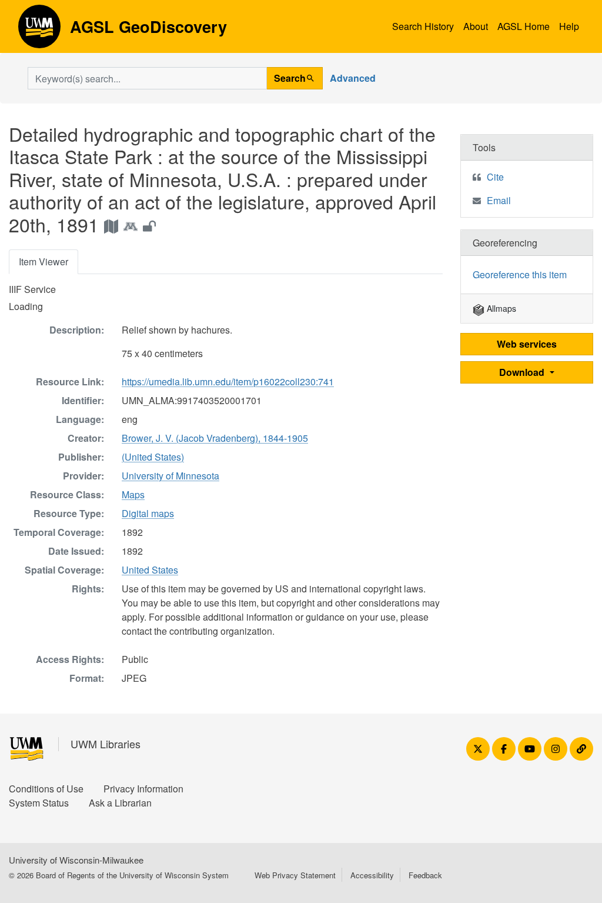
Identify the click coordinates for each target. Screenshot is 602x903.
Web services (527, 344)
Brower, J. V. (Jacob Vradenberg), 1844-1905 (215, 438)
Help (569, 26)
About (475, 26)
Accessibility (372, 875)
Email (499, 200)
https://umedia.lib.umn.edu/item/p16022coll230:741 (228, 381)
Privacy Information (143, 788)
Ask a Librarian (120, 802)
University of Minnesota (170, 475)
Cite (495, 177)
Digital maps (148, 513)
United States (150, 570)
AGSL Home (523, 26)
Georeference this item (520, 274)
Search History (423, 26)
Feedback (425, 875)
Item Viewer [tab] (43, 261)
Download (523, 372)
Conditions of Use (46, 788)
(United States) (153, 457)
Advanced (353, 78)
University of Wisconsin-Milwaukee (76, 860)
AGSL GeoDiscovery (39, 31)
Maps (133, 494)
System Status (39, 802)
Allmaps (500, 308)
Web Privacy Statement (295, 875)
